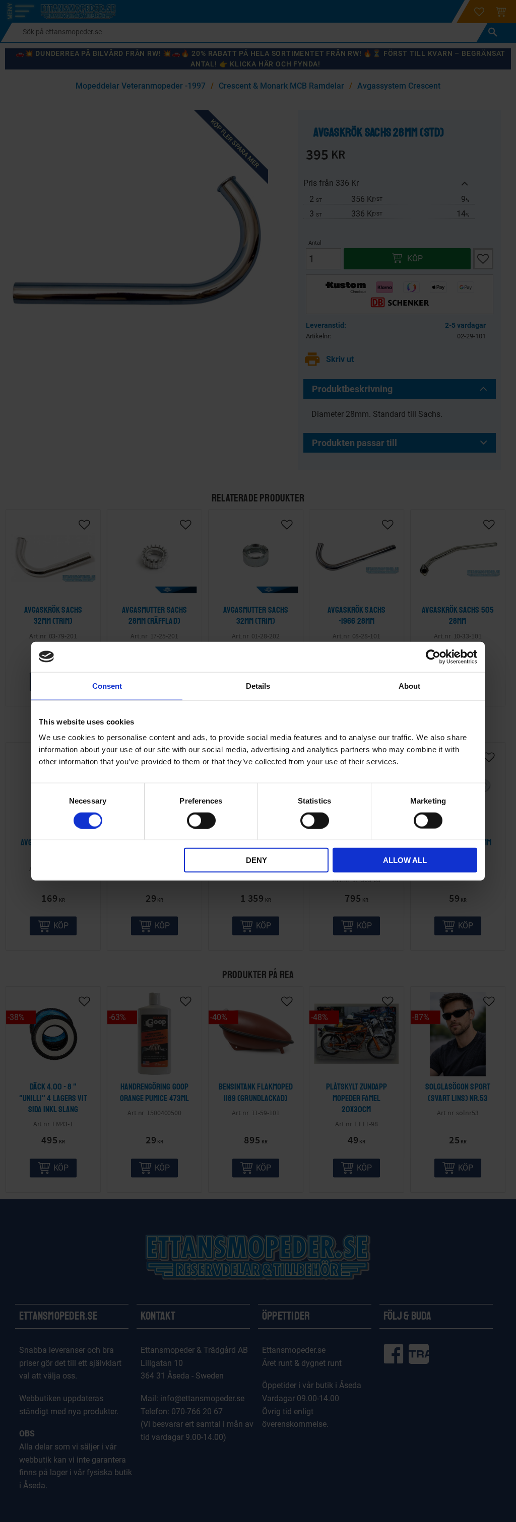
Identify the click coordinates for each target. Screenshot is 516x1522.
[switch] (201, 820)
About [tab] (409, 685)
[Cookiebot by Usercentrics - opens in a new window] (433, 656)
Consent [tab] (107, 685)
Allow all (405, 860)
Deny (256, 860)
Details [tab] (258, 685)
